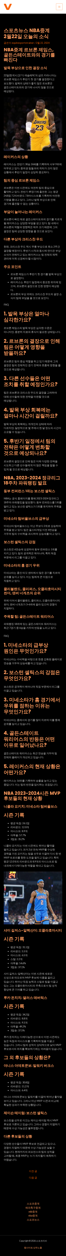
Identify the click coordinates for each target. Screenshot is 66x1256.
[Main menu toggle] (59, 6)
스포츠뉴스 (33, 1219)
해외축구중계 (33, 1207)
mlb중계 (33, 1211)
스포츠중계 (33, 1203)
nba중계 (33, 1215)
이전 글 (33, 1171)
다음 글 (33, 1178)
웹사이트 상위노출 (33, 1247)
